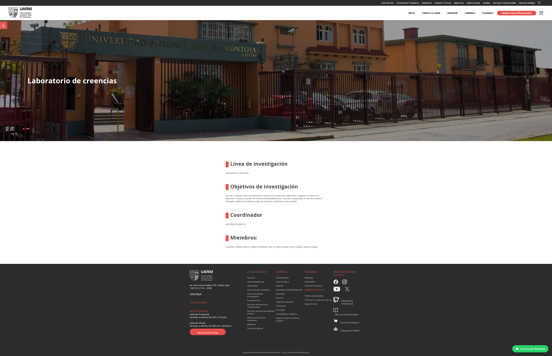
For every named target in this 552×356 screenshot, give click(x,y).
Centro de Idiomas (255, 328)
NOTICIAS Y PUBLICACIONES (504, 3)
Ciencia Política (282, 281)
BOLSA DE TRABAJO (527, 3)
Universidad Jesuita (255, 281)
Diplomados (310, 281)
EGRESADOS (427, 3)
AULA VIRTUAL (388, 3)
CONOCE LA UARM (431, 13)
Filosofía (279, 298)
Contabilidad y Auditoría (286, 314)
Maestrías (309, 277)
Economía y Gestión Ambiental (289, 289)
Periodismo (281, 306)
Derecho (279, 285)
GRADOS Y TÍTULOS (443, 3)
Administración (282, 277)
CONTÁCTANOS (198, 302)
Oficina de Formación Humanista (256, 319)
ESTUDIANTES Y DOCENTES (408, 3)
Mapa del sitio (311, 304)
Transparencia (253, 300)
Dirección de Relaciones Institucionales (257, 305)
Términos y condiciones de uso (318, 300)
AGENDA (486, 3)
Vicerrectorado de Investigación (255, 295)
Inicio (412, 13)
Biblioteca (251, 324)
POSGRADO (487, 13)
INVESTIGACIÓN (473, 3)
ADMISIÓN (452, 13)
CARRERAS (470, 13)
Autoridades (252, 285)
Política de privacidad (314, 296)
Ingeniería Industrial (284, 302)
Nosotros (251, 277)
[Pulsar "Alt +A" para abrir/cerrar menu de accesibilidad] (3, 25)
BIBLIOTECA (459, 3)
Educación (280, 294)
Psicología (280, 310)
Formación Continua (313, 285)
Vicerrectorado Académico (258, 289)
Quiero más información (517, 13)
